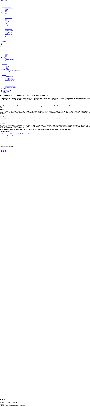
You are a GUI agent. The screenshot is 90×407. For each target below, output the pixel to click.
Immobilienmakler (8, 29)
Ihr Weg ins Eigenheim (9, 73)
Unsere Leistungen (8, 18)
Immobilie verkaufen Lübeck (10, 82)
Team (6, 20)
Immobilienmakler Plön (9, 78)
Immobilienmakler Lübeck (10, 81)
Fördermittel (7, 71)
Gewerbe (6, 10)
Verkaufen (4, 12)
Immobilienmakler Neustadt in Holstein (12, 83)
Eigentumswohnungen (9, 14)
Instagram (2, 404)
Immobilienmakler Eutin (9, 80)
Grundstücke (7, 15)
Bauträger (7, 16)
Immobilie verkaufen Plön (10, 79)
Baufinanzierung (5, 24)
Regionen (4, 26)
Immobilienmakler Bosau (10, 86)
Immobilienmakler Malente (10, 85)
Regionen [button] (4, 77)
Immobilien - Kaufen (6, 7)
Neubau (6, 11)
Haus (6, 13)
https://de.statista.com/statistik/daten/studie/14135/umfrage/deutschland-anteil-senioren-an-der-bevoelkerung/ (21, 133)
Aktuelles (4, 75)
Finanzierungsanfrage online (10, 72)
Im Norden (4, 19)
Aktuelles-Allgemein (6, 25)
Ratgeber (6, 22)
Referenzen (7, 21)
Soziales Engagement (9, 76)
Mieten (6, 9)
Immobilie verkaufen (9, 30)
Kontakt (6, 23)
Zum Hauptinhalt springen (5, 0)
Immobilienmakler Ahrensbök (10, 87)
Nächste (4, 151)
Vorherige (4, 150)
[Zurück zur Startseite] (4, 3)
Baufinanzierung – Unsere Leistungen (12, 70)
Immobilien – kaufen (6, 51)
